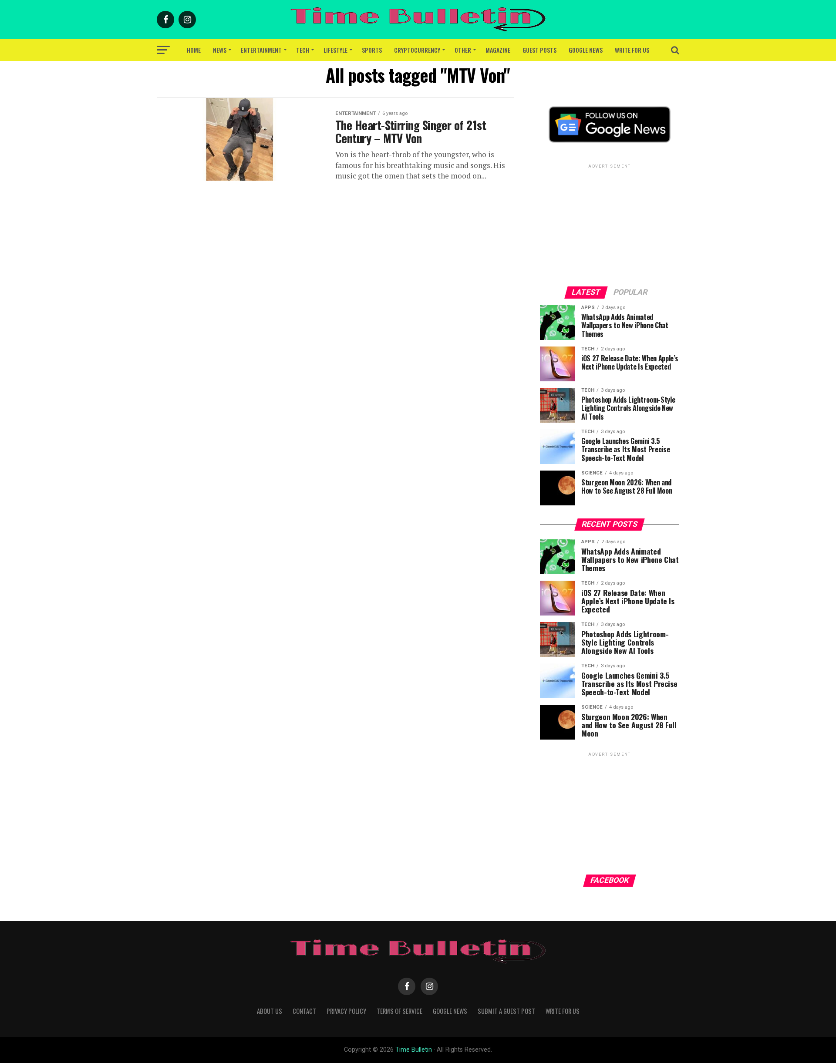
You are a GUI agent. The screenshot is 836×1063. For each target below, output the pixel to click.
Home (194, 49)
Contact (304, 1011)
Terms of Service (399, 1011)
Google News (586, 49)
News (219, 49)
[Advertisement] (609, 224)
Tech (302, 49)
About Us (269, 1011)
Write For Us (632, 49)
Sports (372, 49)
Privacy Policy (346, 1011)
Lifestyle (335, 49)
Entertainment (261, 49)
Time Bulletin (413, 1049)
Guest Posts (539, 49)
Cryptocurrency (417, 49)
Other (463, 49)
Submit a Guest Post (506, 1011)
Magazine (497, 49)
